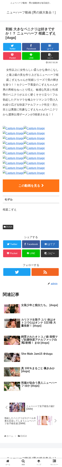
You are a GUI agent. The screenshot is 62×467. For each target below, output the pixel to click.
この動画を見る (29, 185)
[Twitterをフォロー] (16, 272)
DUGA (9, 227)
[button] (56, 348)
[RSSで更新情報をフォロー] (45, 272)
